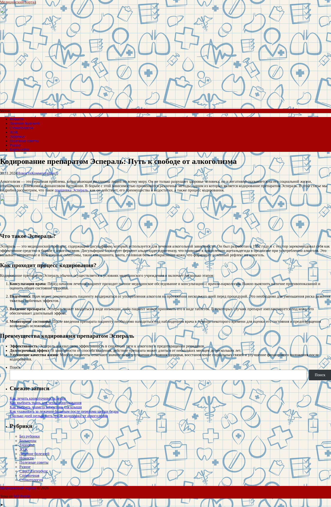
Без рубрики (29, 436)
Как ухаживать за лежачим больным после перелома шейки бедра (64, 411)
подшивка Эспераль (71, 190)
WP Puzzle (22, 496)
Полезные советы (24, 141)
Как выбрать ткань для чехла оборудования (45, 403)
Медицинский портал (18, 2)
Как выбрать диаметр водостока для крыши (46, 407)
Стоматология (21, 128)
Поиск (15, 367)
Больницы (27, 441)
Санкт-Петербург (33, 471)
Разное (15, 145)
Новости (17, 119)
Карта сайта (19, 149)
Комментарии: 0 (45, 173)
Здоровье (17, 136)
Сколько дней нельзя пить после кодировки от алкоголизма (59, 416)
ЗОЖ (14, 132)
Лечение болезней (25, 123)
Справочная (29, 475)
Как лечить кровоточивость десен (38, 398)
